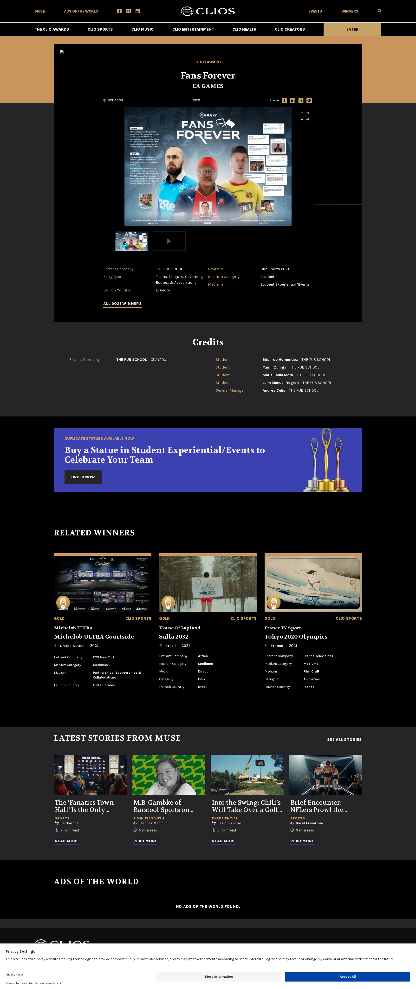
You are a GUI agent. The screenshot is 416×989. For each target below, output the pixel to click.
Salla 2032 (173, 636)
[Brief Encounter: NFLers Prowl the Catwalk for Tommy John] (325, 775)
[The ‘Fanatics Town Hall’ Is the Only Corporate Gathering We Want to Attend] (90, 775)
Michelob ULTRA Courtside (94, 636)
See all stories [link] (344, 740)
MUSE (40, 11)
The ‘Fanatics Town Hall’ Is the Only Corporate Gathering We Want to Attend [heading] (87, 806)
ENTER (352, 29)
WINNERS (349, 11)
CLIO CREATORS (290, 29)
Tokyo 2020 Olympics (296, 636)
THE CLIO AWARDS (52, 29)
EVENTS (315, 11)
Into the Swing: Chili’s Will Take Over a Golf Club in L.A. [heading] (246, 806)
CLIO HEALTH (244, 29)
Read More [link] (67, 841)
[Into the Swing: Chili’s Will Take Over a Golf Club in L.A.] (247, 775)
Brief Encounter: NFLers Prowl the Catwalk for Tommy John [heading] (321, 806)
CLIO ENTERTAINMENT (193, 29)
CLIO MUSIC (142, 29)
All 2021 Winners (122, 303)
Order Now (83, 477)
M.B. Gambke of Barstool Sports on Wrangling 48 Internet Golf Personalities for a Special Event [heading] (168, 806)
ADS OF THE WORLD (81, 11)
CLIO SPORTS (100, 29)
